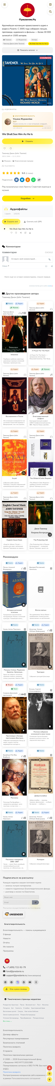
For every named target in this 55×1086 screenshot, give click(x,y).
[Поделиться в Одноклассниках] (27, 180)
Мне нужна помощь (18, 989)
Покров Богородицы (27, 1015)
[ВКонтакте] (5, 982)
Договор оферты (10, 1034)
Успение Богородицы (11, 1018)
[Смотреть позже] (16, 233)
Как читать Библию (31, 1011)
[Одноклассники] (36, 982)
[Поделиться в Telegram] (22, 180)
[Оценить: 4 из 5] (15, 173)
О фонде (7, 934)
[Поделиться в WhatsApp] (33, 180)
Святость (18, 1008)
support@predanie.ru (23, 975)
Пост (39, 1005)
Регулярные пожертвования (16, 1038)
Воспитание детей (9, 1011)
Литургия (6, 1008)
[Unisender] (14, 914)
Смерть (20, 1011)
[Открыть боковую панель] (50, 5)
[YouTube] (30, 982)
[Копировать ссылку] (39, 180)
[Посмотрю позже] (24, 303)
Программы (8, 951)
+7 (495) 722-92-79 (16, 967)
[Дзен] (23, 982)
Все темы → (7, 1021)
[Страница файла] (25, 233)
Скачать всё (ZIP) (34, 221)
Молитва (45, 1005)
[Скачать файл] (30, 233)
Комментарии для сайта (41, 286)
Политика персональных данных (18, 1055)
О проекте (7, 1051)
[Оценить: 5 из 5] (18, 173)
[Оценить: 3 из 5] (11, 173)
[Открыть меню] (5, 5)
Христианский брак (38, 1008)
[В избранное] (4, 148)
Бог (12, 1008)
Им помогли (8, 946)
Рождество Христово (10, 1005)
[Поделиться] (21, 233)
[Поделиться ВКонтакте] (16, 180)
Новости (6, 938)
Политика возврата (11, 1047)
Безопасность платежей (14, 1042)
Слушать (29, 141)
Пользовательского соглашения (26, 1078)
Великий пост (31, 1005)
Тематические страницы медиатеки (24, 999)
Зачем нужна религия (11, 1015)
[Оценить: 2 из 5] (7, 173)
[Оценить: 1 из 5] (4, 173)
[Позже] (10, 148)
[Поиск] (50, 12)
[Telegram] (11, 982)
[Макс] (17, 982)
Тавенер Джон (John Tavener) (14, 153)
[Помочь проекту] (49, 1067)
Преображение (25, 1018)
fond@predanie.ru (15, 971)
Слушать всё (12, 221)
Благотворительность (14, 924)
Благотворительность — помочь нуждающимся (24, 930)
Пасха (22, 1005)
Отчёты (6, 942)
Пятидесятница (38, 1018)
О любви (26, 1008)
